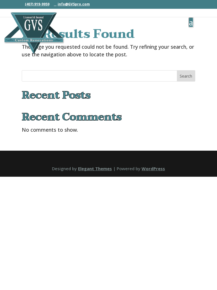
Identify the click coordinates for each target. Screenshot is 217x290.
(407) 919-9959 (37, 4)
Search (186, 76)
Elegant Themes (95, 168)
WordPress (153, 168)
